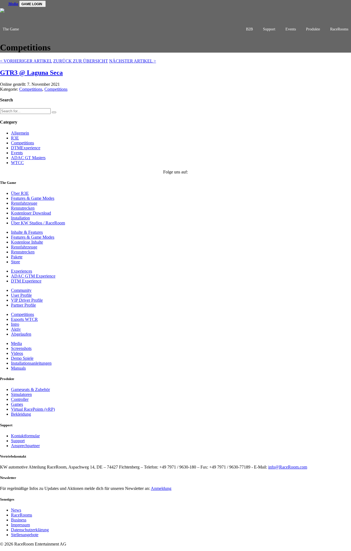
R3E (15, 138)
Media (13, 4)
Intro (15, 324)
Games (17, 404)
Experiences (21, 271)
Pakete (16, 257)
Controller (20, 399)
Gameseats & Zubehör (30, 389)
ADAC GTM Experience (33, 276)
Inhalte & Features (27, 232)
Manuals (18, 368)
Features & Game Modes (32, 198)
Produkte (313, 29)
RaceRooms (339, 29)
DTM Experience (26, 281)
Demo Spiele (22, 358)
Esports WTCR (24, 319)
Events (290, 29)
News (16, 510)
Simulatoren (21, 394)
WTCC (17, 162)
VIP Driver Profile (27, 300)
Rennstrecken (23, 208)
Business (18, 520)
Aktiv (16, 329)
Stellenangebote (24, 534)
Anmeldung (161, 488)
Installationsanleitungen (31, 363)
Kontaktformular (25, 435)
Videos (17, 353)
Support (269, 29)
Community (21, 290)
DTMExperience (25, 147)
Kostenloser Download (31, 213)
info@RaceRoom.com (287, 467)
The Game (11, 29)
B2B (249, 29)
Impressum (20, 525)
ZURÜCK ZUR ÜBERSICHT (80, 61)
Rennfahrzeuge (24, 203)
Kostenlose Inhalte (27, 242)
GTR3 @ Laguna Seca (31, 72)
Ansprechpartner (25, 445)
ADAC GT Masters (28, 157)
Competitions (30, 89)
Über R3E (20, 193)
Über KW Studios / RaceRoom (38, 223)
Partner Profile (23, 305)
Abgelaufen (21, 334)
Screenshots (21, 348)
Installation (20, 218)
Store (15, 261)
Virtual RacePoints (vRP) (33, 409)
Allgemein (20, 133)
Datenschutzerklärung (30, 529)
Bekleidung (21, 414)
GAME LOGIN (31, 4)
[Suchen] (54, 112)
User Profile (21, 295)
